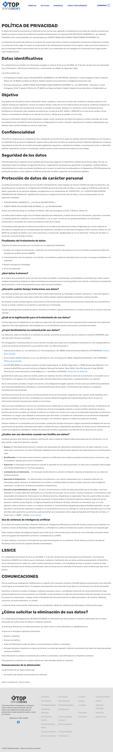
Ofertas (32, 6)
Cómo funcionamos (77, 6)
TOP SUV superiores (48, 736)
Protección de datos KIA (77, 371)
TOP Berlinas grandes (65, 705)
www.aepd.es (35, 515)
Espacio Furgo (101, 716)
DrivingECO (83, 716)
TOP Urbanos (63, 696)
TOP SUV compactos (48, 731)
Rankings (58, 6)
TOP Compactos (64, 701)
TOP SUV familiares (65, 731)
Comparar (102, 5)
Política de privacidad (13, 361)
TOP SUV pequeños (65, 724)
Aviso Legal (83, 712)
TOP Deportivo (63, 709)
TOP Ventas (45, 696)
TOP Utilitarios (46, 701)
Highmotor (100, 712)
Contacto (82, 696)
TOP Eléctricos (63, 736)
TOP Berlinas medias (48, 705)
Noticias (45, 6)
